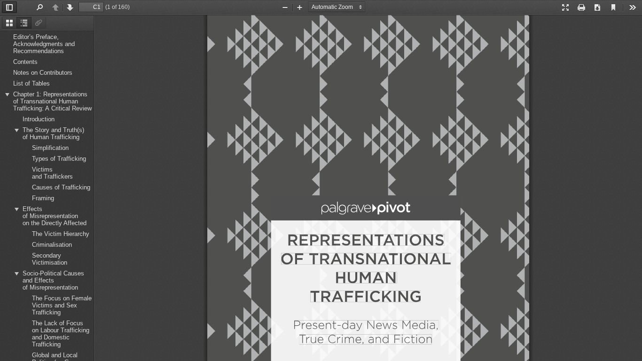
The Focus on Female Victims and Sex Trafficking (62, 305)
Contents (25, 61)
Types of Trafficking (59, 158)
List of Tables (31, 83)
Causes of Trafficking (61, 187)
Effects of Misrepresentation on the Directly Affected (54, 216)
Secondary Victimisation (49, 259)
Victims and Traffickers (52, 173)
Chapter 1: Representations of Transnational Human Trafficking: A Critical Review (52, 101)
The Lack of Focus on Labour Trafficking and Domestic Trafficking (60, 334)
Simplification (50, 147)
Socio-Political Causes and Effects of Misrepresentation (53, 280)
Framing (43, 198)
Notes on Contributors (42, 72)
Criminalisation (52, 244)
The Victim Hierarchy (60, 233)
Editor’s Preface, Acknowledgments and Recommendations (44, 44)
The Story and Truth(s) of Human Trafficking (53, 133)
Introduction (39, 119)
